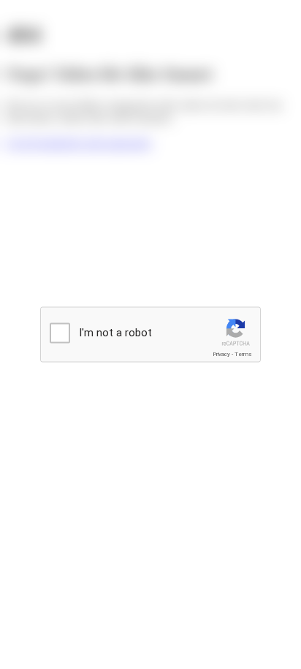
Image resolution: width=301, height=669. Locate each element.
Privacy (221, 354)
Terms (243, 354)
